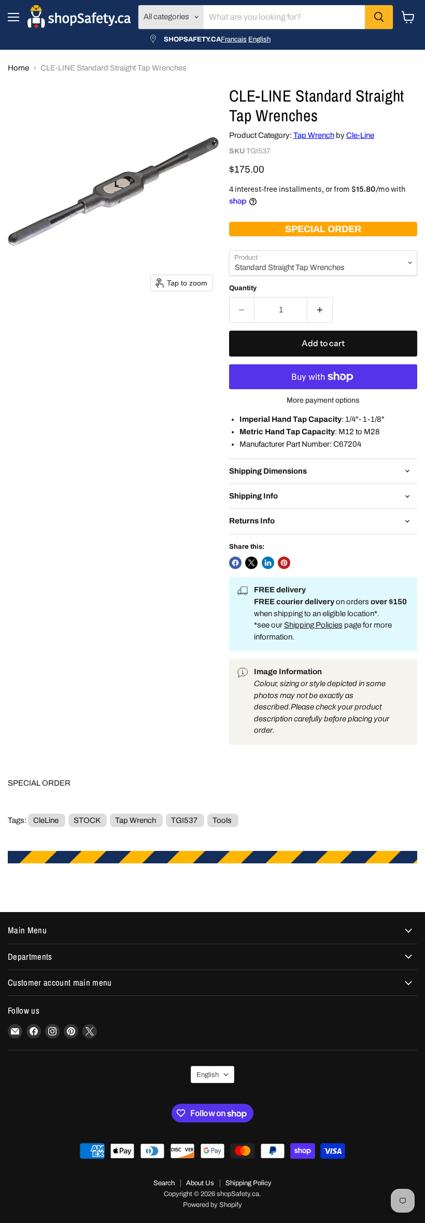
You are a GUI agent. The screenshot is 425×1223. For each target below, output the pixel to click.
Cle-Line (360, 135)
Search (164, 1183)
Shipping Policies (313, 625)
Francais (234, 39)
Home (18, 68)
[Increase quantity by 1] (320, 310)
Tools (222, 820)
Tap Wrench (313, 135)
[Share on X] (251, 563)
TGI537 (184, 820)
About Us (200, 1183)
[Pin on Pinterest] (284, 563)
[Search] (379, 17)
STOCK (87, 820)
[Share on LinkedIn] (268, 563)
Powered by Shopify (212, 1204)
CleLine (46, 820)
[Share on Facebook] (235, 563)
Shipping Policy (248, 1183)
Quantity (243, 288)
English (259, 39)
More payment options (323, 400)
